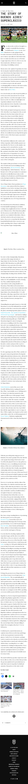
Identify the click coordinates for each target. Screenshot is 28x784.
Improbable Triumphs (14, 764)
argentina (5, 711)
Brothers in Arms (14, 755)
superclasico (21, 711)
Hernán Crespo (5, 519)
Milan (2, 52)
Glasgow (16, 50)
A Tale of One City (7, 11)
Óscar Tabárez (5, 416)
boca (10, 711)
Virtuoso (14, 774)
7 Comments (7, 722)
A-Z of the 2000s (14, 747)
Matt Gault (10, 24)
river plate (14, 711)
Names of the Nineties (14, 766)
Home (14, 762)
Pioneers (14, 770)
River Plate (12, 89)
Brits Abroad (14, 753)
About (14, 749)
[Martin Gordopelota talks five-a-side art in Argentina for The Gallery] (6, 699)
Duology (14, 760)
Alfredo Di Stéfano (16, 167)
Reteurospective (14, 772)
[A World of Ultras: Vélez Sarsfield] (6, 686)
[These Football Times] (14, 2)
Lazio (2, 544)
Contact (14, 758)
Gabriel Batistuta (5, 387)
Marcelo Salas (4, 525)
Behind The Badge (14, 751)
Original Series (14, 768)
